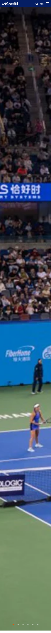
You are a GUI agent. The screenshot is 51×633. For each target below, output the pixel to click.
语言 (42, 4)
